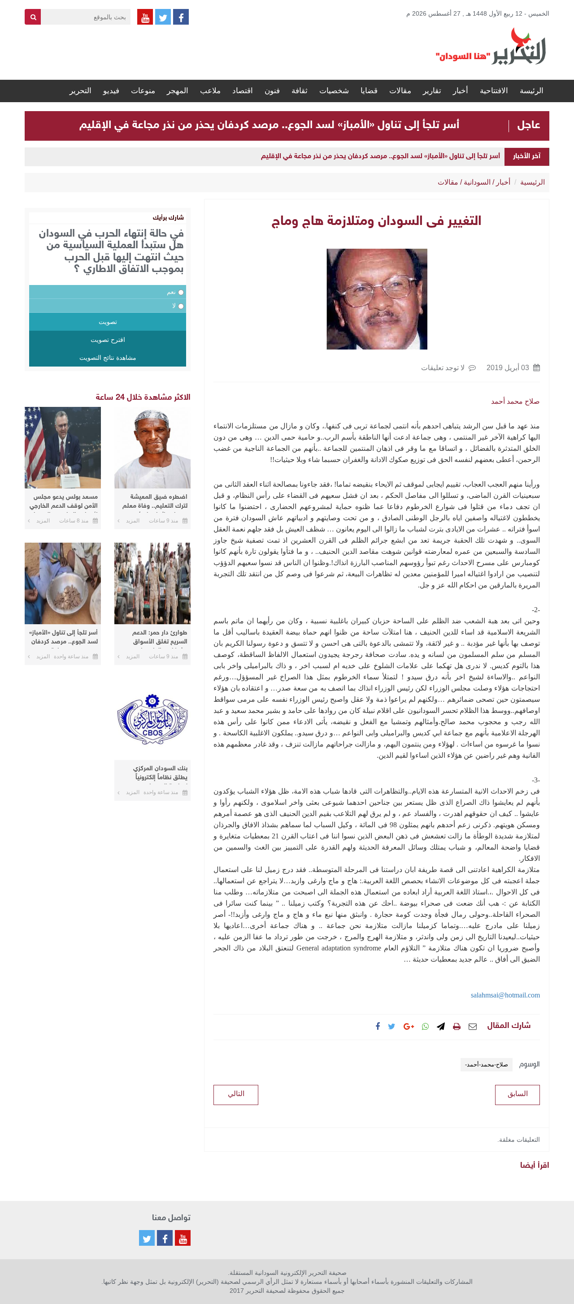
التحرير (80, 90)
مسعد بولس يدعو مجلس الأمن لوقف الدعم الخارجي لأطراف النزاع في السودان (64, 503)
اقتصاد (242, 90)
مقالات (400, 90)
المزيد (132, 521)
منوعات (143, 90)
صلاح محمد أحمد (515, 401)
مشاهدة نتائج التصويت (107, 357)
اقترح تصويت (108, 339)
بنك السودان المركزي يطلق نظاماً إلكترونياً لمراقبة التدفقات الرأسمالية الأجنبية (160, 774)
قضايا (369, 90)
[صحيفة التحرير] (491, 45)
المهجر (177, 90)
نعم (171, 291)
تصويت (108, 321)
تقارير (432, 90)
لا (174, 305)
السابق (518, 1093)
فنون (272, 90)
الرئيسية (532, 182)
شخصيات (334, 90)
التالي (236, 1093)
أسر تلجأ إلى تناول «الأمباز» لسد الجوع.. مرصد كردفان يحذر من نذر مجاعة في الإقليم (269, 125)
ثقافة (299, 90)
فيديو (111, 90)
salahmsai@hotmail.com (505, 995)
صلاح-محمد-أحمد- (486, 1064)
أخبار (460, 90)
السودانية (477, 182)
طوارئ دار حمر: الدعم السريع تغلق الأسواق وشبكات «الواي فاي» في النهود (155, 638)
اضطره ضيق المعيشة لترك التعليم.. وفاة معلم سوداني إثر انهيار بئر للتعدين (154, 503)
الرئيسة (532, 90)
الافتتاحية (494, 90)
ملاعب (210, 90)
